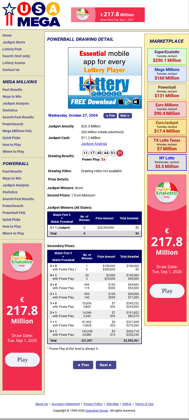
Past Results (12, 90)
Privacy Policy (93, 404)
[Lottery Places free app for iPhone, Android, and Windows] (105, 107)
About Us (41, 404)
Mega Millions (20, 81)
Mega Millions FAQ (17, 131)
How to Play (11, 145)
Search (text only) (16, 56)
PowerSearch (12, 124)
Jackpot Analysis (15, 103)
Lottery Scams (13, 63)
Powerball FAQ (13, 213)
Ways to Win (11, 96)
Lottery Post (12, 49)
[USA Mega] (31, 13)
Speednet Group (97, 410)
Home (7, 35)
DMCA (126, 404)
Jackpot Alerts (13, 42)
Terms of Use (144, 404)
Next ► (125, 115)
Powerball (16, 163)
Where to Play (13, 152)
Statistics (9, 110)
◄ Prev (110, 115)
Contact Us (10, 70)
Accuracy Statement (66, 404)
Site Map (112, 404)
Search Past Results (18, 117)
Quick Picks (11, 138)
